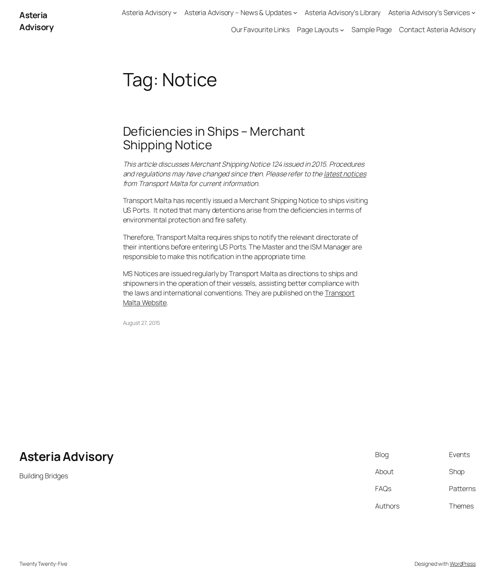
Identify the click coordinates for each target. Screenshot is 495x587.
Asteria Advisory (36, 20)
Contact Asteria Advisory (437, 29)
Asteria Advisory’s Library (343, 12)
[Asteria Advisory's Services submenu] (473, 12)
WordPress (463, 563)
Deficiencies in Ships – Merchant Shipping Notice (214, 138)
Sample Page (372, 29)
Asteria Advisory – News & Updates (238, 12)
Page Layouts (317, 29)
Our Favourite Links (260, 29)
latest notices (345, 173)
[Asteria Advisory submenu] (175, 12)
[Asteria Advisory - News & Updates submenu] (295, 12)
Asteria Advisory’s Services (429, 12)
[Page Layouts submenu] (342, 29)
